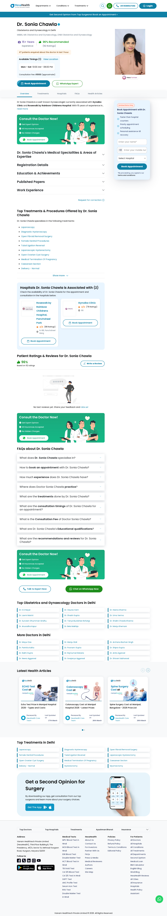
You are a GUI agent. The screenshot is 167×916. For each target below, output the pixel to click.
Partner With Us (92, 850)
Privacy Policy (114, 840)
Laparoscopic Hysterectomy (35, 250)
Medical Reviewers (93, 861)
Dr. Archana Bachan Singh (121, 642)
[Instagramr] (34, 860)
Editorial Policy (114, 850)
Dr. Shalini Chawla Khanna (121, 621)
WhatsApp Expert (69, 83)
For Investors (91, 847)
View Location (50, 59)
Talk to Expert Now (37, 588)
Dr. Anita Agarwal (117, 653)
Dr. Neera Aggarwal (27, 658)
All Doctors (135, 840)
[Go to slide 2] (84, 730)
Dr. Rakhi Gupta (26, 653)
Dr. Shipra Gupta (117, 647)
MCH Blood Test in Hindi (70, 849)
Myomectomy (116, 766)
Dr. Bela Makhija (71, 626)
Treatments (43, 93)
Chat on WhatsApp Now (86, 588)
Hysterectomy (70, 766)
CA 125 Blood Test (70, 872)
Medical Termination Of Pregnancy (39, 259)
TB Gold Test (68, 868)
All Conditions (136, 847)
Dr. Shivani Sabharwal (119, 658)
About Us (89, 840)
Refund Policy (114, 843)
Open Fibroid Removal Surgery (36, 236)
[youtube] (39, 860)
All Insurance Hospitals (136, 884)
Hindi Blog (135, 872)
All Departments (138, 854)
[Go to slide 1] (82, 730)
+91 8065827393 (127, 6)
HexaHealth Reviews (139, 875)
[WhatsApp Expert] (109, 6)
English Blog (136, 868)
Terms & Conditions (117, 847)
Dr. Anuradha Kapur (28, 626)
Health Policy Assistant (136, 891)
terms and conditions (126, 175)
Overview (24, 93)
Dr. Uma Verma (117, 615)
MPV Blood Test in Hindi (70, 842)
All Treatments (137, 850)
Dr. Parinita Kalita (26, 647)
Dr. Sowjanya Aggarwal (74, 658)
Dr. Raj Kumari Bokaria (74, 653)
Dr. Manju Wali (70, 642)
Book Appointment (40, 341)
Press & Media (91, 857)
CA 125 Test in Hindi (71, 875)
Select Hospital (126, 158)
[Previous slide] (143, 670)
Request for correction (90, 200)
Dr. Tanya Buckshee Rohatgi (77, 621)
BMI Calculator (137, 865)
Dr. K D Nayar (25, 610)
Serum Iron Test (69, 886)
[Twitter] (24, 860)
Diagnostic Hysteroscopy (34, 231)
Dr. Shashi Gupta (71, 615)
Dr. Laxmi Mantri (26, 615)
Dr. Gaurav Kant (71, 610)
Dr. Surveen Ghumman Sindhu (33, 621)
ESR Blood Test (69, 854)
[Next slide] (148, 670)
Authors (89, 865)
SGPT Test (67, 879)
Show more (59, 275)
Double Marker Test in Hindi (71, 895)
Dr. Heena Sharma (118, 610)
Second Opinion (137, 857)
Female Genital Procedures (35, 240)
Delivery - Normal (30, 268)
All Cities (134, 879)
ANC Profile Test (69, 882)
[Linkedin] (29, 860)
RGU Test (66, 889)
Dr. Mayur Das (25, 642)
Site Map (89, 872)
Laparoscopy (28, 227)
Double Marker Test (71, 857)
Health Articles (95, 93)
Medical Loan (136, 861)
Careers (89, 868)
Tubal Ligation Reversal (33, 245)
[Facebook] (19, 860)
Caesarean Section (31, 263)
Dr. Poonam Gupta (72, 647)
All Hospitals (136, 843)
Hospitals (61, 93)
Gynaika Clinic (87, 302)
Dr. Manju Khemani (118, 626)
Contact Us (90, 843)
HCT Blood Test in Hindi (70, 863)
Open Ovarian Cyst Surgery (35, 254)
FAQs (77, 93)
